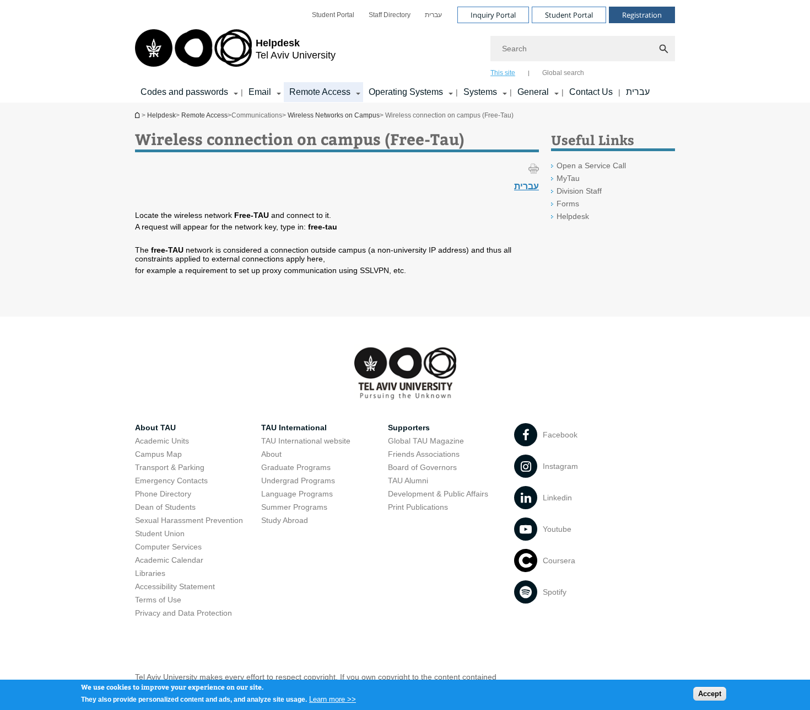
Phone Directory (163, 493)
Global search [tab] (563, 73)
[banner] (405, 51)
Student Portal (333, 15)
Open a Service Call (591, 165)
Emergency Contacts (171, 480)
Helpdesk (138, 115)
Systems (480, 92)
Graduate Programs (296, 467)
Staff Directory (390, 15)
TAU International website (305, 440)
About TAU (155, 427)
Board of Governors (422, 467)
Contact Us (591, 92)
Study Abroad (284, 520)
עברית (433, 15)
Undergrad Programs (298, 480)
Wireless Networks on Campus (334, 115)
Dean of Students (165, 507)
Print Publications (418, 507)
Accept (709, 694)
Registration (642, 15)
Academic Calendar (169, 560)
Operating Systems (406, 92)
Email (260, 92)
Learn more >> (332, 699)
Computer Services (168, 546)
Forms (568, 203)
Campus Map (158, 454)
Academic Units (162, 440)
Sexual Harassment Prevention (189, 520)
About (271, 454)
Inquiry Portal (493, 15)
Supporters (409, 427)
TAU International (294, 427)
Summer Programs (294, 507)
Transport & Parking (169, 467)
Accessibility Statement (175, 586)
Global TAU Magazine (426, 440)
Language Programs (297, 493)
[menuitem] (333, 15)
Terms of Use (158, 599)
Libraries (150, 573)
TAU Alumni (408, 480)
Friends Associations (424, 454)
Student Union (160, 533)
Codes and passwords (184, 92)
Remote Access (319, 92)
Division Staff (579, 190)
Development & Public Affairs (438, 493)
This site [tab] (502, 73)
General (533, 92)
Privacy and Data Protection (183, 612)
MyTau (568, 178)
